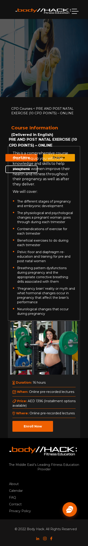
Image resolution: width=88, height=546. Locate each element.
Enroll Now (33, 426)
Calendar (16, 491)
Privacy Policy (20, 511)
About (14, 484)
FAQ (12, 497)
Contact (15, 504)
